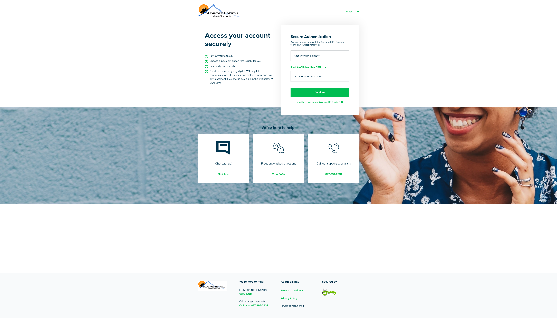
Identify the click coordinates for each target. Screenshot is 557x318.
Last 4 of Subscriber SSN (308, 76)
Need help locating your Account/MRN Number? (319, 102)
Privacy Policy (289, 298)
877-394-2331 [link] (333, 174)
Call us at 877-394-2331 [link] (253, 305)
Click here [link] (223, 174)
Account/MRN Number (307, 56)
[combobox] (308, 67)
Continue (320, 92)
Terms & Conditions (292, 290)
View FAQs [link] (278, 174)
